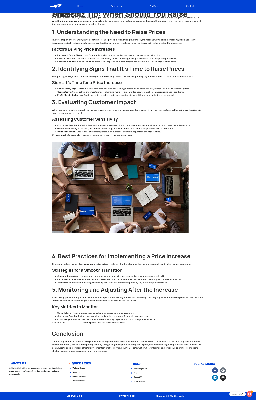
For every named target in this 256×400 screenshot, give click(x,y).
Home (80, 6)
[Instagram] (223, 378)
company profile (74, 322)
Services (115, 6)
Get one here (140, 135)
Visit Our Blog (74, 395)
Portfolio (154, 6)
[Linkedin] (215, 378)
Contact (190, 6)
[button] (116, 6)
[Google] (223, 370)
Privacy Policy (127, 395)
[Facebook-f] (215, 370)
